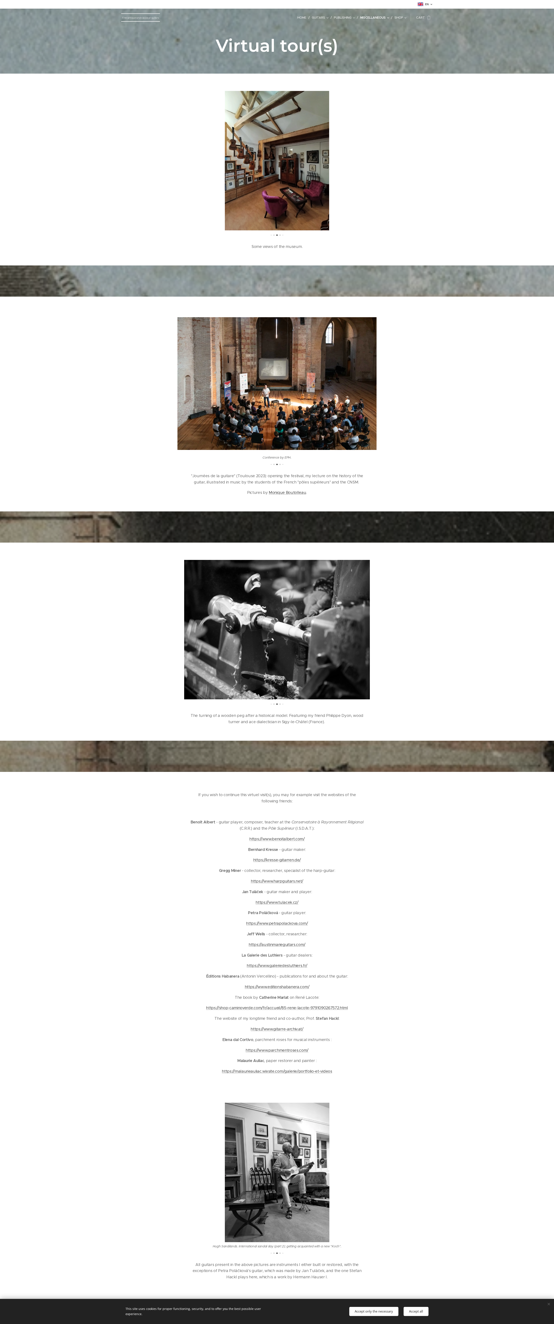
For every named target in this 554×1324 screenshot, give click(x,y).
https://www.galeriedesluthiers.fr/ (277, 965)
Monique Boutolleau (287, 492)
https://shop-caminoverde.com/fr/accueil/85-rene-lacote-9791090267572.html (277, 1008)
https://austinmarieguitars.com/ (277, 944)
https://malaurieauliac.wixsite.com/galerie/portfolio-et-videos (277, 1071)
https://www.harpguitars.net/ (277, 881)
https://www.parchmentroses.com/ (277, 1050)
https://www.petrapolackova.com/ (277, 923)
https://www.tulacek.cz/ (277, 902)
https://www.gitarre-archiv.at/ (277, 1029)
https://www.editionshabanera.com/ (277, 987)
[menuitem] (303, 17)
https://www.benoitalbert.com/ (277, 839)
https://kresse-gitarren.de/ (277, 860)
